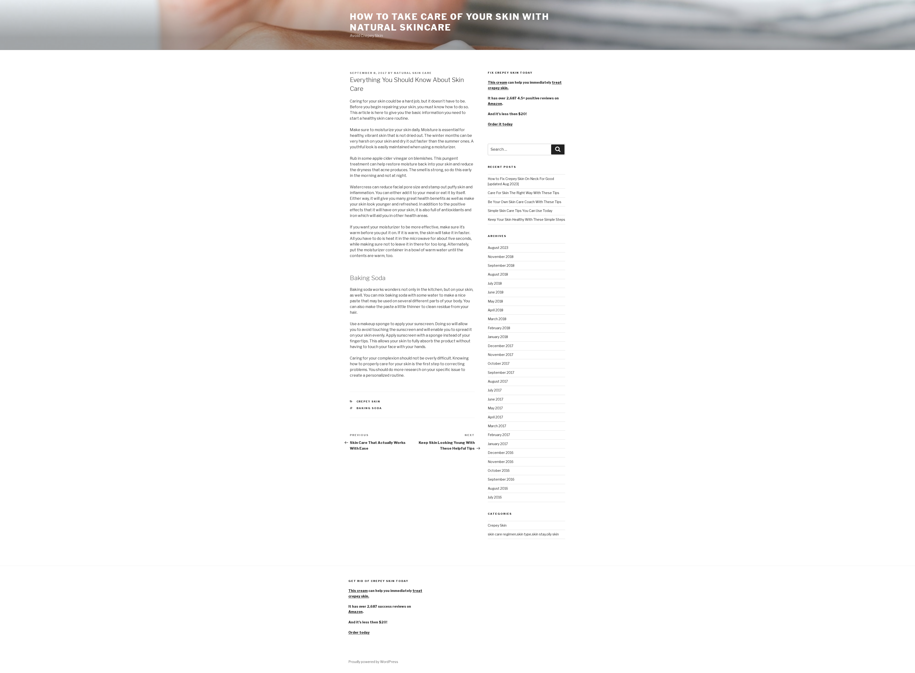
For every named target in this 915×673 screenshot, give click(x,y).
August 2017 (498, 381)
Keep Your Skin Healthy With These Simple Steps (526, 219)
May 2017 (495, 408)
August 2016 (498, 488)
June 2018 (495, 292)
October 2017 (498, 363)
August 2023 (498, 248)
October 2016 (499, 470)
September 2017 (501, 372)
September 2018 (501, 265)
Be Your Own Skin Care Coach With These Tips (524, 202)
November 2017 (500, 355)
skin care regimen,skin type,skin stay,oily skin (523, 534)
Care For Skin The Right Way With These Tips (523, 193)
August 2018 (498, 274)
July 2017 (495, 390)
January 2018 (498, 337)
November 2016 (500, 462)
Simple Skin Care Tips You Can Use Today (520, 211)
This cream (497, 82)
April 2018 (495, 310)
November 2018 (500, 257)
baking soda (369, 408)
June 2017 (495, 399)
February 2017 (499, 435)
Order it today (500, 124)
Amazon (495, 104)
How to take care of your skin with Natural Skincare (449, 22)
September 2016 (501, 479)
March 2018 (497, 319)
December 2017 (500, 346)
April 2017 (495, 417)
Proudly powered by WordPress (373, 662)
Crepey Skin (368, 401)
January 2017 (498, 444)
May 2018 (495, 301)
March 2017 (497, 426)
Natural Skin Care (413, 73)
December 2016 (500, 453)
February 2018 (499, 328)
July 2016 (495, 497)
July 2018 (495, 283)
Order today (359, 632)
